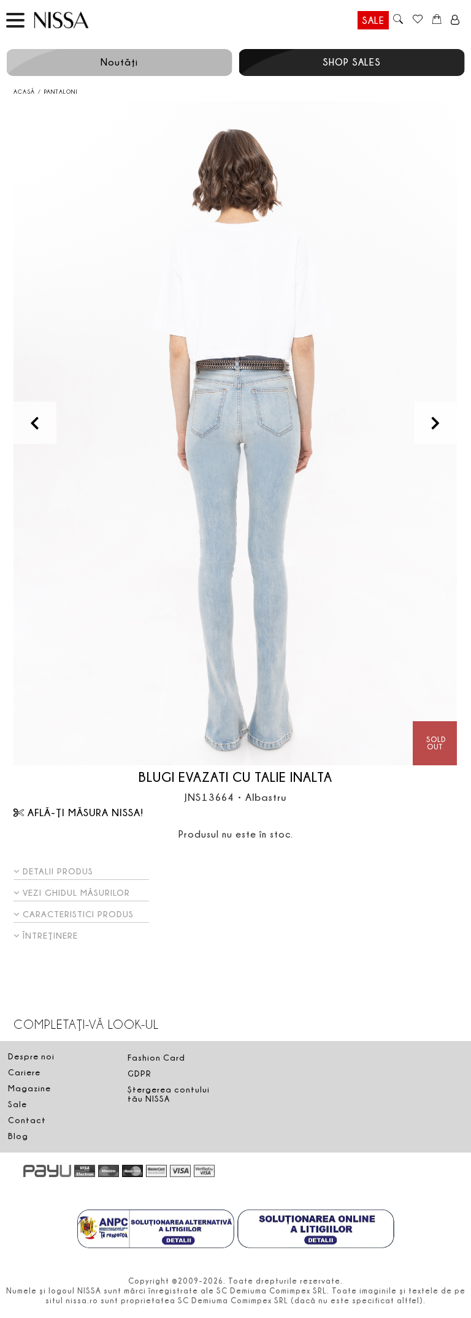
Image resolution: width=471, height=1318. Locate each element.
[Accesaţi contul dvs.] (455, 20)
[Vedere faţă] (235, 433)
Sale (373, 20)
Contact (27, 1120)
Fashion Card (156, 1057)
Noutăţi (119, 62)
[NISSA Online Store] (73, 20)
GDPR (139, 1073)
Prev (34, 422)
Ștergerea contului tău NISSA (169, 1094)
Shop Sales (352, 62)
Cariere (24, 1072)
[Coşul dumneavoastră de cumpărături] (436, 20)
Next (436, 422)
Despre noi (31, 1056)
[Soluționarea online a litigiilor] (315, 1230)
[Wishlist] (417, 20)
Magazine (29, 1088)
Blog (18, 1136)
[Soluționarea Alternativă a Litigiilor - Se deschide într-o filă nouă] (155, 1230)
